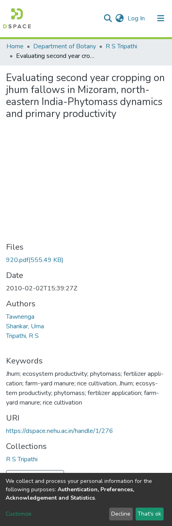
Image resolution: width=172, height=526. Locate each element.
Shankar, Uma (25, 326)
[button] (119, 18)
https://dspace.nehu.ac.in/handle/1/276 (59, 431)
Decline (120, 514)
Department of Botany (64, 46)
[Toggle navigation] (161, 18)
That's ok (149, 514)
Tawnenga (20, 316)
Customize (19, 514)
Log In (137, 18)
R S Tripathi (121, 46)
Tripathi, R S (22, 335)
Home (15, 46)
